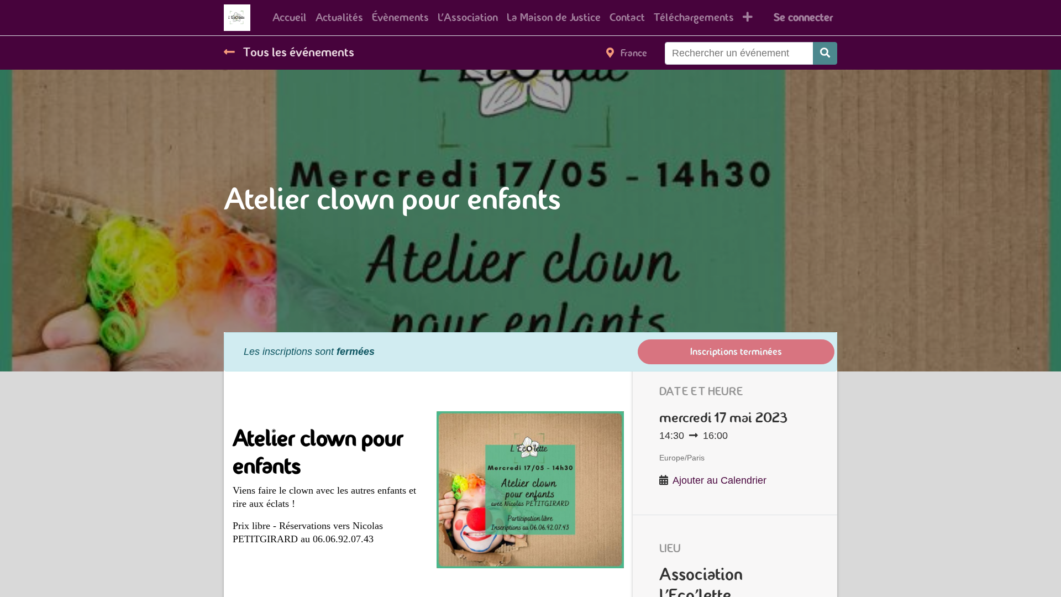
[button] (747, 17)
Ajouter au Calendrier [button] (719, 480)
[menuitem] (289, 17)
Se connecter (803, 17)
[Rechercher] (825, 53)
